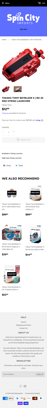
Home (4, 40)
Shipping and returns (23, 325)
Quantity (5, 127)
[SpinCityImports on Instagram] (20, 387)
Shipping (5, 113)
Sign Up (40, 374)
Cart (43, 3)
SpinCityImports (17, 393)
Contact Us (23, 328)
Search (23, 322)
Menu (7, 3)
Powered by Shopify (32, 393)
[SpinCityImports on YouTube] (25, 387)
